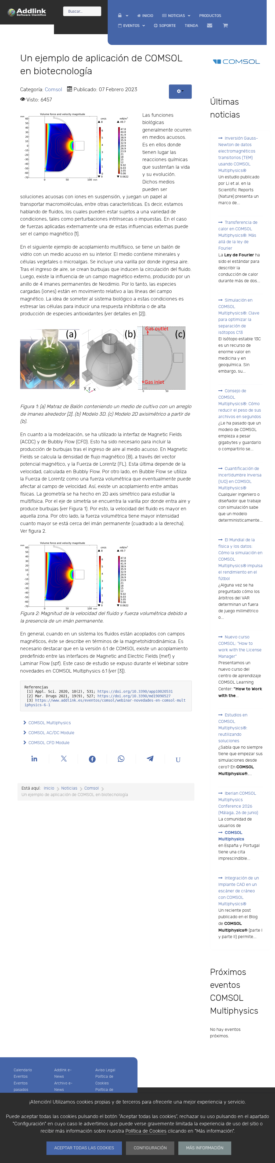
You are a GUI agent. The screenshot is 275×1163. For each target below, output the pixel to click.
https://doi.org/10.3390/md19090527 (134, 696)
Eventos (21, 1076)
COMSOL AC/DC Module (51, 733)
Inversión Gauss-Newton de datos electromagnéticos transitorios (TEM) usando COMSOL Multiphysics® (238, 154)
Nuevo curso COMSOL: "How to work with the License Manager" (240, 647)
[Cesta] (226, 25)
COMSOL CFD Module (49, 742)
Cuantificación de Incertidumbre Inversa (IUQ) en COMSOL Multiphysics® (240, 478)
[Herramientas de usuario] (180, 91)
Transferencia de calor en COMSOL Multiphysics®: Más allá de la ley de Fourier (238, 235)
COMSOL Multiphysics (49, 723)
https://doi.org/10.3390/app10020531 (135, 691)
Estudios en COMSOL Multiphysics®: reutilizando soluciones (232, 728)
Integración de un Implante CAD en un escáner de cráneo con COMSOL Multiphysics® (238, 891)
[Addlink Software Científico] (27, 12)
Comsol (53, 90)
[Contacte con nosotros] (210, 25)
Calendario (23, 1070)
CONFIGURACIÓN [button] (150, 1148)
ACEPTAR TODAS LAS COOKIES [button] (84, 1148)
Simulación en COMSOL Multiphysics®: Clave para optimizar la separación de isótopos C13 (238, 316)
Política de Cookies (146, 1131)
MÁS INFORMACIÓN (204, 1148)
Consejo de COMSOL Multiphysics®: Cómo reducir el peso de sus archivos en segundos (239, 403)
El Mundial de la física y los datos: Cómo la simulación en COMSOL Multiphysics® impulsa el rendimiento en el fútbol (240, 559)
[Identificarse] (123, 16)
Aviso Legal (105, 1070)
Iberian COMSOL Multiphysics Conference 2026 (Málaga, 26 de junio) (238, 803)
